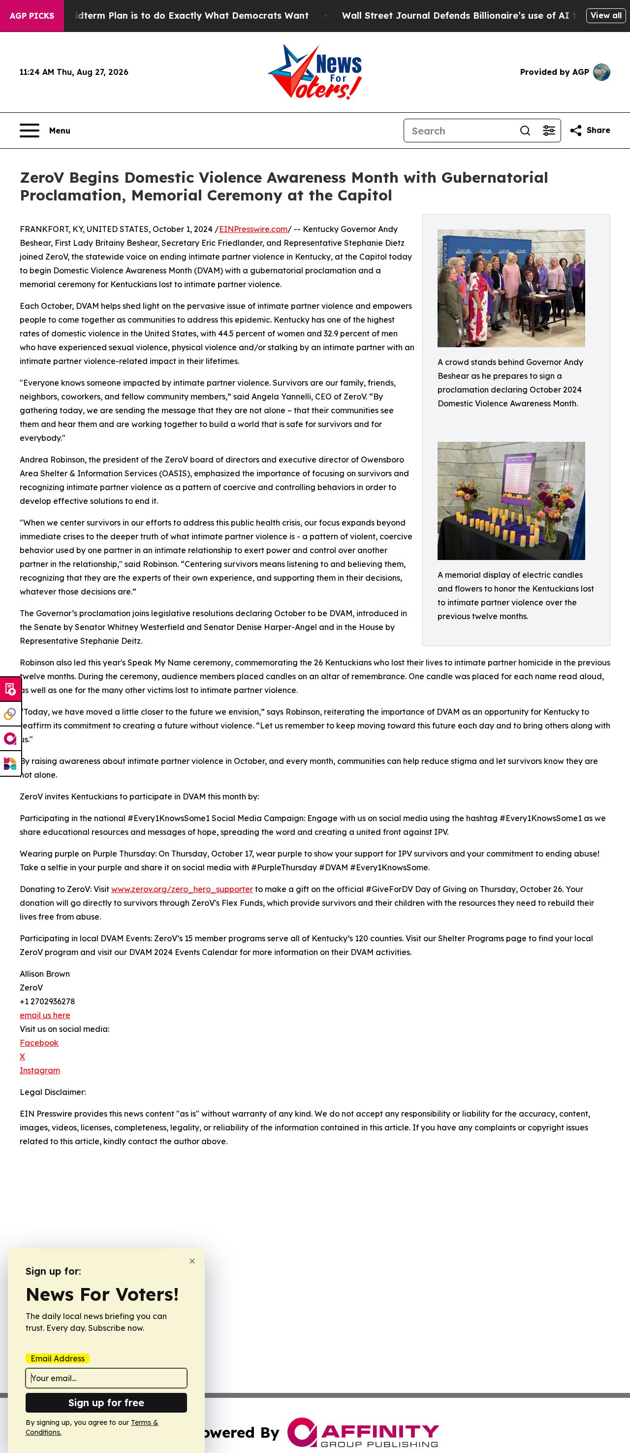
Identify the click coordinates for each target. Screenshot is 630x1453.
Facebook (39, 1043)
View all (606, 15)
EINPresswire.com (253, 229)
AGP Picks (32, 16)
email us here (45, 1015)
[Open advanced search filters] (549, 130)
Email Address (58, 1358)
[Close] (192, 1261)
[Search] (525, 130)
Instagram (40, 1070)
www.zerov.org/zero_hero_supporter (182, 889)
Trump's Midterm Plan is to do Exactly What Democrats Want (169, 15)
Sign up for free (106, 1402)
